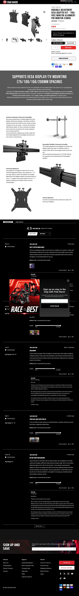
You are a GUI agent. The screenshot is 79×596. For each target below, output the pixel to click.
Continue (54, 306)
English (63, 0)
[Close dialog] (68, 281)
